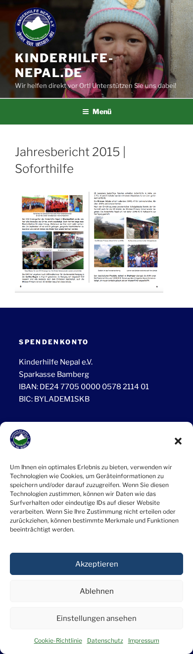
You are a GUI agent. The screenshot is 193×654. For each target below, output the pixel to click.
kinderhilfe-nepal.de (64, 65)
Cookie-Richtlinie (58, 640)
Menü (102, 111)
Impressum (143, 640)
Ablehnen (97, 591)
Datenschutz (105, 640)
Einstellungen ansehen (96, 618)
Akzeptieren (96, 564)
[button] (178, 441)
